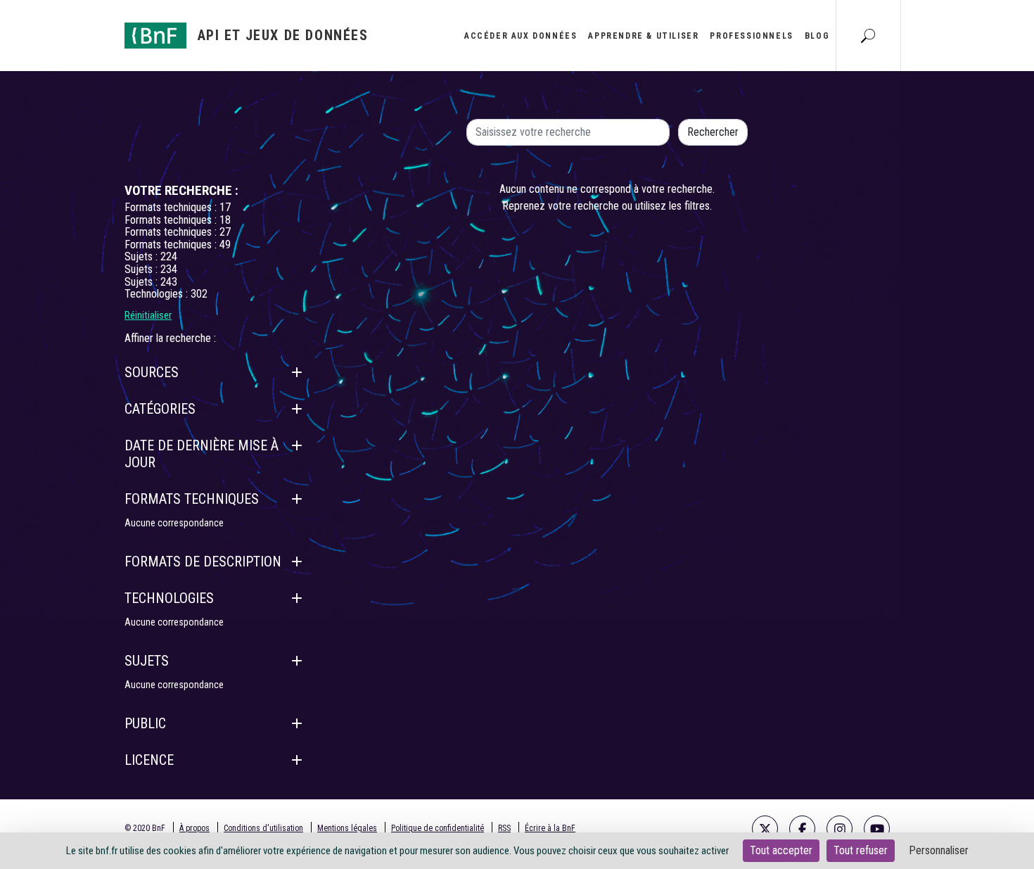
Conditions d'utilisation (263, 828)
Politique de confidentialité (437, 828)
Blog (817, 36)
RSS (504, 828)
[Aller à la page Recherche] (868, 35)
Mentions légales (347, 828)
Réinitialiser (148, 315)
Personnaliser (939, 850)
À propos (194, 828)
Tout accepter (781, 850)
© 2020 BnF (145, 828)
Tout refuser (861, 850)
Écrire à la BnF (550, 828)
